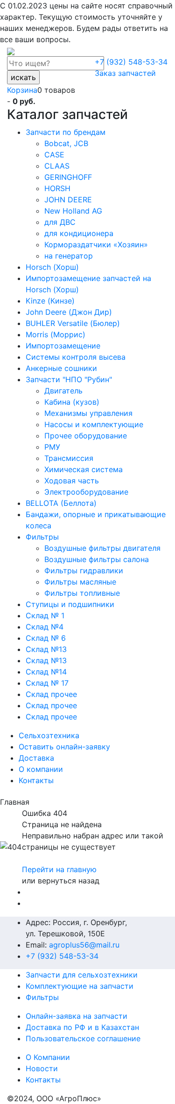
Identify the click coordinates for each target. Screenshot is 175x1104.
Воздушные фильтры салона (96, 559)
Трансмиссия (68, 458)
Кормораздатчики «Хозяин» (96, 244)
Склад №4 (44, 626)
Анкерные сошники (61, 368)
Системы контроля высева (76, 357)
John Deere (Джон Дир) (69, 312)
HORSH (57, 188)
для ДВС (60, 222)
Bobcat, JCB (66, 143)
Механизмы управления (88, 413)
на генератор (68, 255)
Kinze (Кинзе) (50, 300)
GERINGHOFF (68, 177)
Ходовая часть (71, 480)
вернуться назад (68, 880)
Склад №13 (46, 649)
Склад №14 (46, 671)
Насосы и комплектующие (93, 424)
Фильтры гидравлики (83, 570)
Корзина (22, 90)
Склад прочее (51, 694)
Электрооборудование (86, 491)
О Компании (48, 1057)
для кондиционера (78, 233)
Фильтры (42, 536)
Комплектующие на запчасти (79, 986)
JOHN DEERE (68, 199)
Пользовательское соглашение (83, 1038)
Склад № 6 (46, 638)
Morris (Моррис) (55, 334)
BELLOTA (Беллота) (61, 503)
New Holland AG (73, 210)
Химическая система (83, 469)
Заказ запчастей (125, 73)
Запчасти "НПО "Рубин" (69, 379)
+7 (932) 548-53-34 (131, 62)
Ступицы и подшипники (70, 604)
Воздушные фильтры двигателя (102, 548)
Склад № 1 (45, 615)
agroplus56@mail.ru (84, 944)
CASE (54, 154)
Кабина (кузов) (71, 402)
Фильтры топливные (82, 593)
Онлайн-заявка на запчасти (76, 1016)
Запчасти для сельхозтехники (82, 974)
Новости (42, 1068)
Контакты (43, 1079)
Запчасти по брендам (65, 132)
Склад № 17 (47, 683)
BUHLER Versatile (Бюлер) (73, 323)
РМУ (52, 447)
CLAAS (57, 165)
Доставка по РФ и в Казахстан (82, 1027)
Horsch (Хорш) (52, 267)
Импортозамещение (63, 345)
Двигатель (63, 390)
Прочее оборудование (85, 435)
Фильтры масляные (80, 581)
